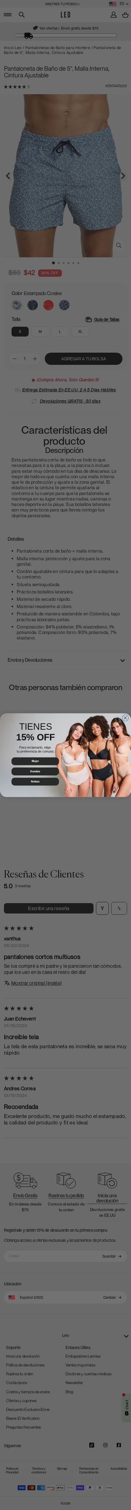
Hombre (35, 771)
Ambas (35, 781)
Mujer (35, 761)
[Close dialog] (125, 717)
